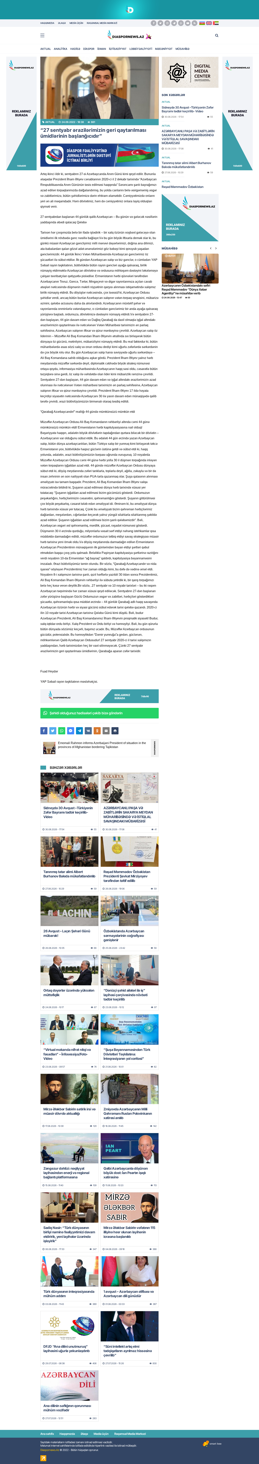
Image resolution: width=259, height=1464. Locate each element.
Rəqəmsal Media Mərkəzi (130, 1434)
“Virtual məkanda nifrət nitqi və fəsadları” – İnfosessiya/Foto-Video (67, 1054)
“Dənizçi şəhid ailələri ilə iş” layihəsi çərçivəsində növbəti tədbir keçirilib (125, 994)
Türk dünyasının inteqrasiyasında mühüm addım (68, 1294)
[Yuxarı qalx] (248, 1453)
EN (209, 23)
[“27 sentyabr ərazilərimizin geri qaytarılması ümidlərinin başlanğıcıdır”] (99, 88)
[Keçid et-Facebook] (153, 23)
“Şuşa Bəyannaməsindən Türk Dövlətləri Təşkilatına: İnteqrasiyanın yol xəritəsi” (127, 1054)
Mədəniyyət (164, 48)
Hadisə (75, 48)
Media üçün (101, 1434)
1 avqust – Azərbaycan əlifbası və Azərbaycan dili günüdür (129, 1294)
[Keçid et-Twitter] (160, 23)
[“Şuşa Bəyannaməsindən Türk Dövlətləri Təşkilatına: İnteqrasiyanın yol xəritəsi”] (130, 1029)
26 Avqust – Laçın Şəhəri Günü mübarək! (66, 933)
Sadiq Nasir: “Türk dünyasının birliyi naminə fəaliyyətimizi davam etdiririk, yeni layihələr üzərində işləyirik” (69, 1234)
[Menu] (44, 35)
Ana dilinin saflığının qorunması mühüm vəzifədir (67, 1408)
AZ (202, 23)
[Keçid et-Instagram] (167, 23)
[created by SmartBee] (211, 1444)
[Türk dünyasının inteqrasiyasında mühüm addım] (69, 1271)
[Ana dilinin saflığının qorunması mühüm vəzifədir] (69, 1385)
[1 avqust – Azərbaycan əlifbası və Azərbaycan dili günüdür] (130, 1271)
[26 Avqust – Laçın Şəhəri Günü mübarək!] (69, 911)
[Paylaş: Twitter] (52, 730)
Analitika (60, 48)
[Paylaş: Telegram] (79, 730)
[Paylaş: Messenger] (70, 730)
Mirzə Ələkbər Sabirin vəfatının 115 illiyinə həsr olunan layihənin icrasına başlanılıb (129, 1232)
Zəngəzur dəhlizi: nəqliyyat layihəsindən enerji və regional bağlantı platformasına (66, 1172)
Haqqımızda (67, 1434)
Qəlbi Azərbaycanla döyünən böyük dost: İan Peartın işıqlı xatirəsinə (126, 1172)
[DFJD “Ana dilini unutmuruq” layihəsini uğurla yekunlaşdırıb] (69, 1326)
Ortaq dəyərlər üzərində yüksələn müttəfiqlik (68, 992)
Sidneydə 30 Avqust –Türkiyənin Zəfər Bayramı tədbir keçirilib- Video (68, 812)
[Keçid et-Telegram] (174, 23)
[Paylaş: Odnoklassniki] (97, 730)
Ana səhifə (47, 1434)
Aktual (45, 48)
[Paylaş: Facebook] (43, 730)
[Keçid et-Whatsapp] (181, 23)
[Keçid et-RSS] (194, 23)
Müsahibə (182, 48)
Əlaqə (84, 1434)
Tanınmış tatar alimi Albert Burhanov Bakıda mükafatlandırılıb (69, 874)
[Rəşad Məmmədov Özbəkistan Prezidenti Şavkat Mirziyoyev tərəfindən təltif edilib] (130, 851)
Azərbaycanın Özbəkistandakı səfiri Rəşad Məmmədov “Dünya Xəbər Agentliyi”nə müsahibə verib (186, 289)
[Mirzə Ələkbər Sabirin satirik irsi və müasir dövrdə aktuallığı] (69, 1089)
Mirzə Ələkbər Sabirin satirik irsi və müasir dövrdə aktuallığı (69, 1111)
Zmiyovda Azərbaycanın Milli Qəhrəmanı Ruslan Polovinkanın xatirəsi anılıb (128, 1113)
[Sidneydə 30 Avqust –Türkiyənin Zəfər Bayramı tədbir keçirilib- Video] (69, 788)
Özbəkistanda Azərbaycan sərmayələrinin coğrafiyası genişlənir (124, 935)
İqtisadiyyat (117, 48)
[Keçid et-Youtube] (188, 23)
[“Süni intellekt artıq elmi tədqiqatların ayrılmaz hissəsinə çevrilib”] (130, 1326)
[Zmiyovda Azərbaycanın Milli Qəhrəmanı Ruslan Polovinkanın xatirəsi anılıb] (130, 1089)
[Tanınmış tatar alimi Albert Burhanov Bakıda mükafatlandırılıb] (69, 851)
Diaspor (88, 48)
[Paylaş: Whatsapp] (61, 730)
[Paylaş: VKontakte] (88, 730)
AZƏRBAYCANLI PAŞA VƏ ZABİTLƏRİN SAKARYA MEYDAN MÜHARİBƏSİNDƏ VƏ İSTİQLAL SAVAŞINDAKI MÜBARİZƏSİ (128, 814)
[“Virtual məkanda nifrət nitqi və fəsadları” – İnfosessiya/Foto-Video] (69, 1029)
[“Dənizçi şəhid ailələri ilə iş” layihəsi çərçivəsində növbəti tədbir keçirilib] (130, 970)
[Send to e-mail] (106, 730)
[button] (115, 730)
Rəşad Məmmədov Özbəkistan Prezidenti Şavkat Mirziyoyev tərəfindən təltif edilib (127, 876)
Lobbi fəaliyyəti (141, 48)
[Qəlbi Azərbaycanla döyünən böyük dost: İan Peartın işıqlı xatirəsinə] (130, 1148)
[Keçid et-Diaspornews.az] (126, 34)
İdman (101, 48)
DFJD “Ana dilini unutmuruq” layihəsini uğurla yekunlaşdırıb (66, 1348)
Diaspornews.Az (49, 1449)
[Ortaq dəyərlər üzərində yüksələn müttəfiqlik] (69, 970)
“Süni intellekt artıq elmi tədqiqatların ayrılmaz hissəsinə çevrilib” (128, 1350)
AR (216, 23)
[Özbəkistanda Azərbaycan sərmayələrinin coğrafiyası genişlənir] (130, 911)
